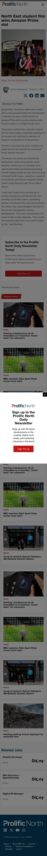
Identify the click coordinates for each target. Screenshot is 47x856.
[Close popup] (45, 394)
